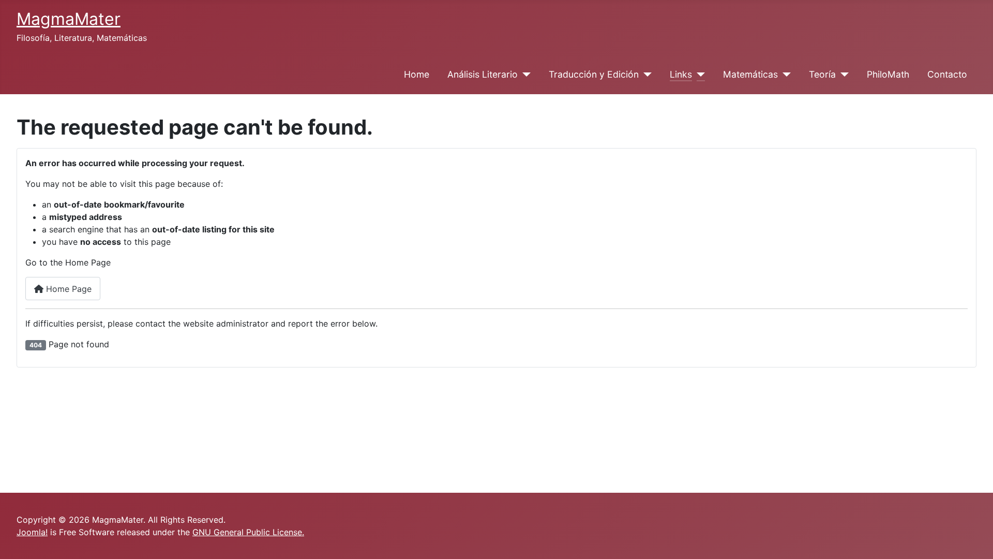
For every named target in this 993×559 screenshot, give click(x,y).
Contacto (947, 74)
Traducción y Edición (594, 74)
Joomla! (32, 532)
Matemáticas (750, 74)
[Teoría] (842, 74)
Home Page (67, 289)
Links (681, 74)
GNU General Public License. (248, 532)
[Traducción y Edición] (645, 74)
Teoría (822, 74)
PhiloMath (888, 74)
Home (416, 74)
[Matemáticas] (784, 74)
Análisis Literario (482, 74)
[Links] (698, 74)
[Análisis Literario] (524, 74)
